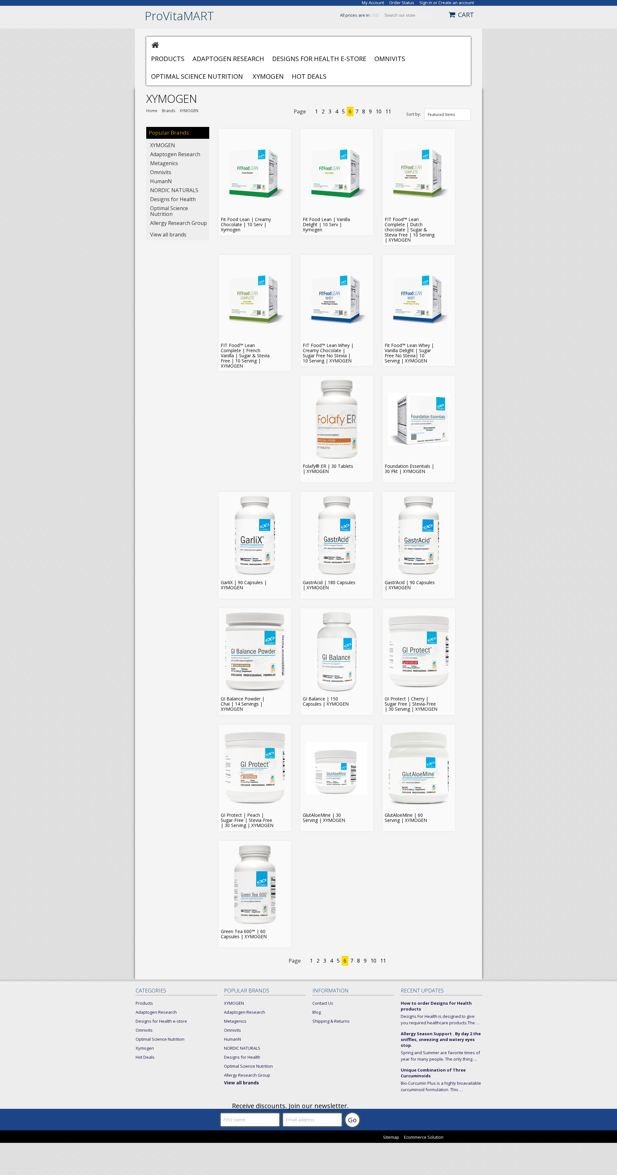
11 (388, 111)
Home (151, 111)
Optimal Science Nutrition (197, 76)
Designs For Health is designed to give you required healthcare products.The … (440, 1019)
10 (378, 111)
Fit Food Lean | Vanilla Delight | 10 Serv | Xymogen (326, 224)
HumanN (161, 181)
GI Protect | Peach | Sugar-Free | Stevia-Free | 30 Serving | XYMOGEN (247, 820)
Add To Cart (284, 221)
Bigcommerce (467, 1137)
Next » (395, 112)
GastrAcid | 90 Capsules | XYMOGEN (410, 585)
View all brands (168, 234)
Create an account (456, 2)
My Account (373, 2)
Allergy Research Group (178, 223)
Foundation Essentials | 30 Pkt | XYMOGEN (409, 469)
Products (167, 58)
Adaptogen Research (228, 58)
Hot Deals (309, 76)
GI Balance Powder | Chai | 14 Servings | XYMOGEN (242, 704)
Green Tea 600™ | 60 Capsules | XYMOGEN (244, 934)
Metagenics (164, 163)
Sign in (425, 2)
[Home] (155, 44)
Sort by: (413, 114)
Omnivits (389, 58)
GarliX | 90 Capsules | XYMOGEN (244, 585)
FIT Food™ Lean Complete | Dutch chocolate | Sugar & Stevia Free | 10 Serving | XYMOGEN (409, 230)
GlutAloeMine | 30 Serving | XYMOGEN (324, 818)
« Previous (311, 112)
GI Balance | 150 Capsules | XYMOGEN (326, 701)
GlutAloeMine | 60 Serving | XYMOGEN (406, 818)
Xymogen (268, 76)
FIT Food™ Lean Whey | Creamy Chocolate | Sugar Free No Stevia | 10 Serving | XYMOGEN (328, 353)
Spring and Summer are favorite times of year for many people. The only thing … (440, 1056)
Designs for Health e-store (319, 58)
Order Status (401, 2)
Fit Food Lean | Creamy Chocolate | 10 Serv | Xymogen (246, 224)
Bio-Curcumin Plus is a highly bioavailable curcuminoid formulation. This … (441, 1086)
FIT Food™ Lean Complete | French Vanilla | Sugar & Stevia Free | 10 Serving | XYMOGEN (245, 356)
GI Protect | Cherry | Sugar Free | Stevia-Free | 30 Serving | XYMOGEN (411, 704)
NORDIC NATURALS (174, 190)
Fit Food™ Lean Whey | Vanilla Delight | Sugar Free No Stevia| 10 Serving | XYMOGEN (409, 353)
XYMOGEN (162, 145)
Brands (168, 111)
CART (466, 14)
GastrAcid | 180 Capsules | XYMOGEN (329, 585)
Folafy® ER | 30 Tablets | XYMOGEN (328, 469)
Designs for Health (173, 199)
